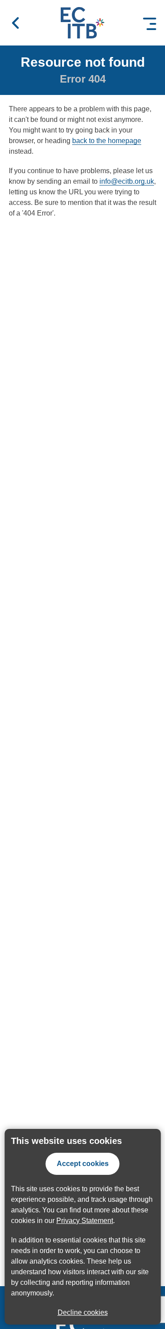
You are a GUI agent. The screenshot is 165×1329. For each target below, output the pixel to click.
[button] (15, 23)
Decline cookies (83, 1312)
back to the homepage (106, 140)
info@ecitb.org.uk (126, 181)
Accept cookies (83, 1163)
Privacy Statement (84, 1220)
